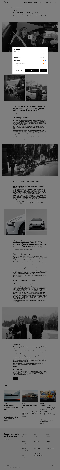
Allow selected (19, 70)
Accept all (43, 70)
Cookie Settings (17, 65)
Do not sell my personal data (31, 70)
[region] (30, 60)
